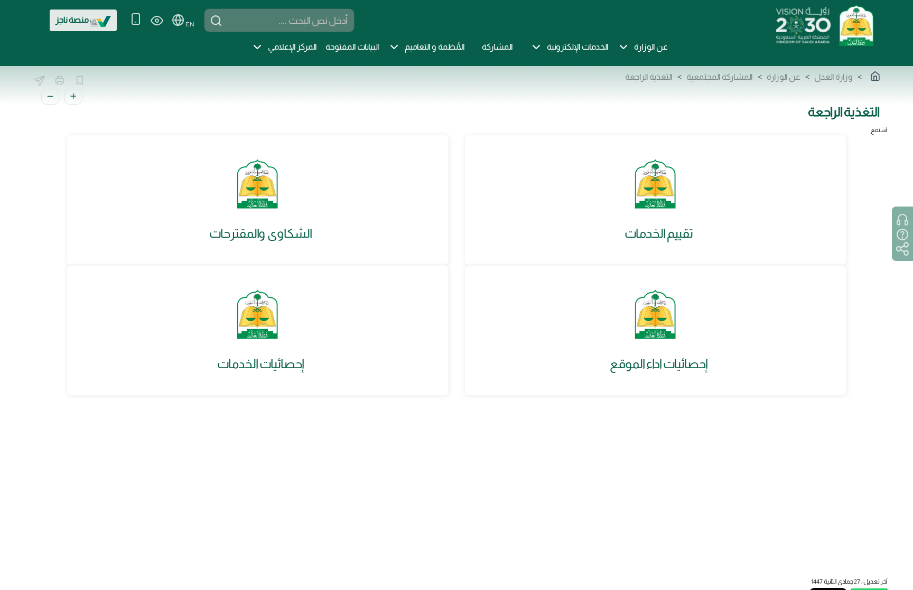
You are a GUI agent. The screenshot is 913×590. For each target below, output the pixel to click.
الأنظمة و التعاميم (435, 47)
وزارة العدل (833, 77)
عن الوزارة (651, 47)
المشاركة (497, 47)
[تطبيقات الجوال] (135, 20)
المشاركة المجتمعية (719, 77)
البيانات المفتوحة (352, 47)
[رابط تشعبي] (856, 24)
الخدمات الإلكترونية (578, 47)
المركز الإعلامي (292, 47)
